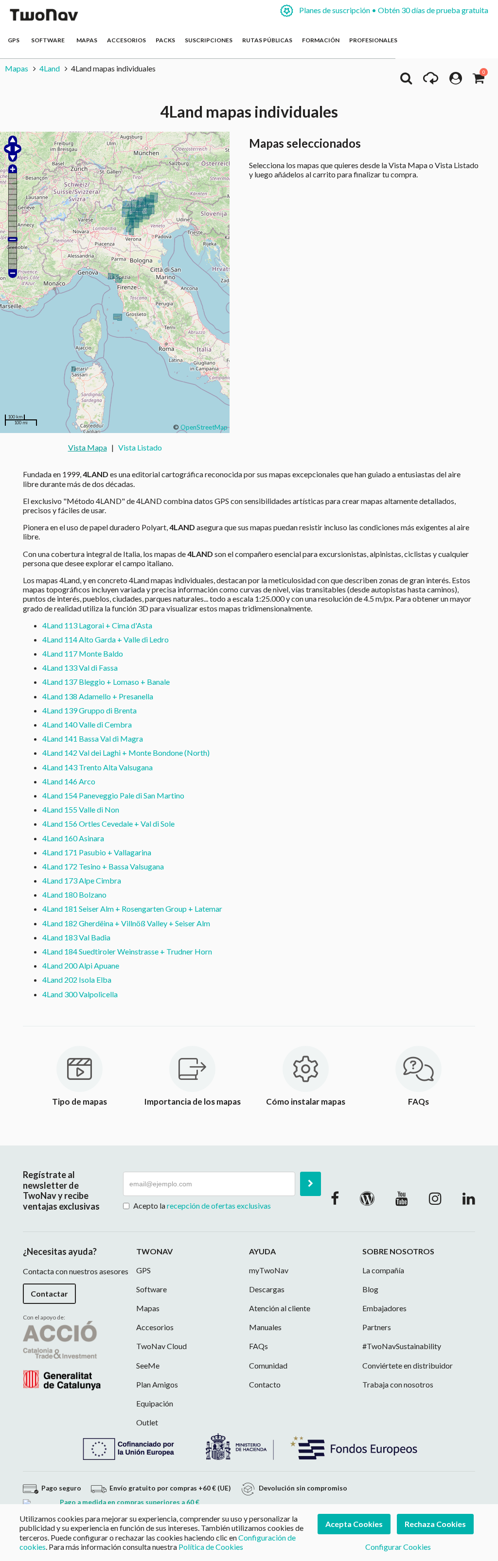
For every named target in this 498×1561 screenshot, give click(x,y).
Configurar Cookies (398, 1546)
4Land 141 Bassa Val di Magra (92, 738)
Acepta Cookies (354, 1523)
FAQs (258, 1346)
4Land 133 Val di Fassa (80, 667)
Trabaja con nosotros (397, 1384)
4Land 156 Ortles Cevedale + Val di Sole (108, 823)
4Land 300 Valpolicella (80, 994)
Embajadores (384, 1308)
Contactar (49, 1293)
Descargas (267, 1289)
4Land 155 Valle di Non (80, 809)
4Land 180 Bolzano (74, 894)
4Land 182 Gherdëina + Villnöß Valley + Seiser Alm (126, 923)
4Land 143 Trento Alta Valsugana (97, 767)
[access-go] (431, 80)
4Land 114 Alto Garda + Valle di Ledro (105, 639)
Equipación (154, 1403)
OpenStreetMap (204, 427)
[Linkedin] (468, 1198)
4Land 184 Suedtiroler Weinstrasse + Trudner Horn (127, 951)
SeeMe (148, 1365)
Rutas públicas (267, 40)
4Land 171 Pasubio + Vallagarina (96, 852)
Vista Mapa (87, 447)
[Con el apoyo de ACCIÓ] (62, 1354)
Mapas (86, 40)
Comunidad (268, 1365)
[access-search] (406, 80)
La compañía (383, 1270)
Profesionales (373, 40)
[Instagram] (435, 1198)
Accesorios (126, 40)
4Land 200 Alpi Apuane (80, 965)
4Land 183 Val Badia (76, 937)
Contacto (265, 1384)
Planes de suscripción (393, 10)
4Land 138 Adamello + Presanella (97, 696)
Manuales (265, 1327)
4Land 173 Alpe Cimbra (81, 880)
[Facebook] (335, 1198)
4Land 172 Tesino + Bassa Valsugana (103, 866)
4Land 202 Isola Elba (76, 979)
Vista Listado (140, 447)
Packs (165, 40)
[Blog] (367, 1198)
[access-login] (456, 80)
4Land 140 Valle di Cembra (87, 724)
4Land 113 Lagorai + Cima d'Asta (97, 625)
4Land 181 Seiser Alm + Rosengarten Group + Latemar (132, 908)
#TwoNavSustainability (401, 1346)
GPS (14, 40)
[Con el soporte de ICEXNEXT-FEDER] (249, 1445)
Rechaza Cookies (435, 1523)
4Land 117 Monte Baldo (82, 653)
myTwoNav (268, 1270)
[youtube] (401, 1198)
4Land (49, 68)
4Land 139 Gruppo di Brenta (89, 710)
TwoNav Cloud (161, 1346)
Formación (320, 40)
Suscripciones (208, 40)
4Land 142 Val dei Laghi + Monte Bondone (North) (126, 752)
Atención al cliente (279, 1308)
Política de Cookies (210, 1546)
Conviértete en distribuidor (407, 1365)
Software (49, 40)
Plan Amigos (157, 1384)
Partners (376, 1327)
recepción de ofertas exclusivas (219, 1205)
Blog (370, 1289)
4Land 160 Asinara (73, 838)
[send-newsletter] (310, 1184)
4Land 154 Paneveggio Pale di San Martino (113, 795)
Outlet (147, 1422)
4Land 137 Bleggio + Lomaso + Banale (106, 681)
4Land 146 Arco (68, 781)
